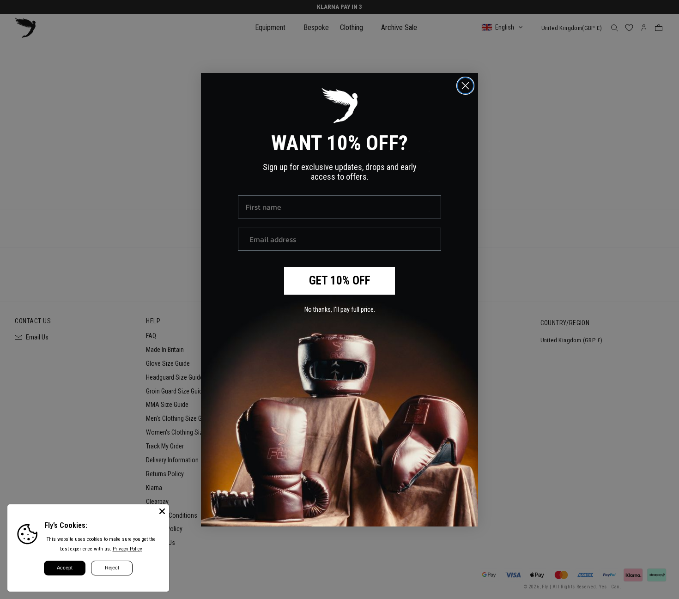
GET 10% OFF (339, 280)
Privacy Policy (127, 549)
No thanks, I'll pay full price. (339, 309)
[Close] (162, 511)
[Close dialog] (465, 86)
